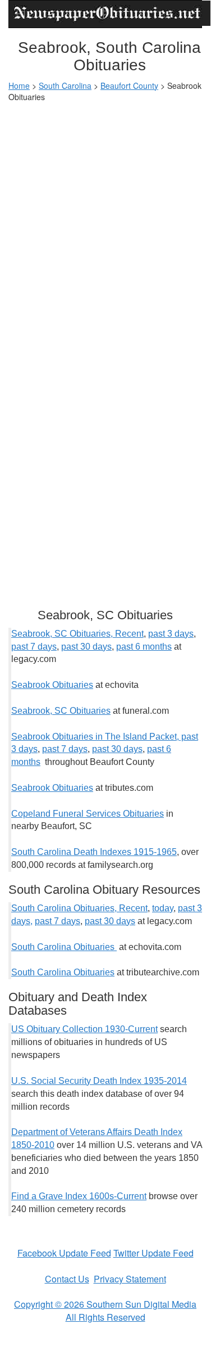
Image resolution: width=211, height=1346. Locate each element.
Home (19, 85)
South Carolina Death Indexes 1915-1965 (94, 852)
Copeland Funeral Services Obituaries (87, 813)
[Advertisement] (105, 219)
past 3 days (171, 633)
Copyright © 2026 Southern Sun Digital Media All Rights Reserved (105, 1311)
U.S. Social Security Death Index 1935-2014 (99, 1081)
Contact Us (67, 1278)
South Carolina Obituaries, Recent (79, 908)
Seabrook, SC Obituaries (61, 710)
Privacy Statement (130, 1278)
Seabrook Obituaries (52, 685)
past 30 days (86, 646)
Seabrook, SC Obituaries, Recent (77, 633)
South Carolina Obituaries (64, 947)
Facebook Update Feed (64, 1252)
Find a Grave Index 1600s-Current (78, 1196)
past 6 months (144, 646)
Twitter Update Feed (153, 1252)
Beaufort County (129, 85)
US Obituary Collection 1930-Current (84, 1029)
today (162, 908)
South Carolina (65, 85)
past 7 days (34, 646)
